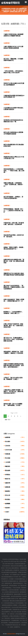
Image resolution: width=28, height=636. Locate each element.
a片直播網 (11, 579)
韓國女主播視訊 (22, 598)
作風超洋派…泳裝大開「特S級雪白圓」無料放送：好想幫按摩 (14, 223)
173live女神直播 (16, 587)
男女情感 (14, 458)
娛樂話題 (14, 487)
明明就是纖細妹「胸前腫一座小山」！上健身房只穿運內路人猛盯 (13, 210)
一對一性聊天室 (10, 614)
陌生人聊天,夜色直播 (16, 611)
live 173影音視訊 (6, 618)
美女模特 (14, 441)
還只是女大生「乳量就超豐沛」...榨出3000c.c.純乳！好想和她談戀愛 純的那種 (14, 339)
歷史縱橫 (14, 470)
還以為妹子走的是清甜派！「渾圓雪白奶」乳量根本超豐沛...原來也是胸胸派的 (14, 287)
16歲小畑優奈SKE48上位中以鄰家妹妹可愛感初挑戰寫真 (13, 47)
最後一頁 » (7, 419)
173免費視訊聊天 (15, 620)
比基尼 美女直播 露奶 (13, 589)
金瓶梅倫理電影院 (11, 633)
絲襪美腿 (6, 31)
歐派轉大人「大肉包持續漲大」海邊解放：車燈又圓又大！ (13, 312)
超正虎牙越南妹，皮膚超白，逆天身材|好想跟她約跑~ (13, 197)
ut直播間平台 (17, 627)
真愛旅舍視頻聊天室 (18, 583)
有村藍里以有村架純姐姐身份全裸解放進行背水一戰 (13, 120)
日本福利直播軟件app (19, 579)
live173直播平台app (15, 574)
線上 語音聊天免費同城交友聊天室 (10, 592)
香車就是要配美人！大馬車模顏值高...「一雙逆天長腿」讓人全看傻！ (14, 170)
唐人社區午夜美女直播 (8, 563)
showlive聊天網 (6, 565)
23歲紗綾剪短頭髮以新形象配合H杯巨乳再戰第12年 (14, 96)
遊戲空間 (14, 483)
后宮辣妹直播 (5, 600)
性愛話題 (14, 454)
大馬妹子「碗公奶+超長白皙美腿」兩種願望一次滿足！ (13, 378)
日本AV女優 (14, 450)
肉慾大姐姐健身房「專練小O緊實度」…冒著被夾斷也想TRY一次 (14, 300)
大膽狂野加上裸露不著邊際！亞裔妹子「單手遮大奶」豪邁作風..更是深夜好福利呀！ (14, 391)
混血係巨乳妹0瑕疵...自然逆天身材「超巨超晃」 (14, 235)
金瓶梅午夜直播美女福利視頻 (18, 618)
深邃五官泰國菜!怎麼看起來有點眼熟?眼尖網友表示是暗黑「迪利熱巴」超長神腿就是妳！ (14, 365)
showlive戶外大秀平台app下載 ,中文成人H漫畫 (15, 561)
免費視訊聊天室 (8, 583)
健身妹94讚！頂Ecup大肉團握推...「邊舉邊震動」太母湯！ (13, 404)
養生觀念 (14, 499)
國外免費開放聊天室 (8, 594)
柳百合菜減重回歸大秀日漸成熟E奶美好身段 (14, 145)
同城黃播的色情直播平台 (15, 622)
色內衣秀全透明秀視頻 (16, 596)
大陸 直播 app (23, 589)
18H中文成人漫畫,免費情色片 (12, 568)
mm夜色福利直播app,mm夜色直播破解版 (13, 603)
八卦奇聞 (14, 462)
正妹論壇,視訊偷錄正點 (19, 563)
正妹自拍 (14, 445)
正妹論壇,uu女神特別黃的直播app (10, 559)
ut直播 (11, 627)
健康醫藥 (14, 503)
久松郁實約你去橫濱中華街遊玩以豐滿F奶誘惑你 (13, 108)
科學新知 (14, 474)
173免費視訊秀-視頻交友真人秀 (12, 624)
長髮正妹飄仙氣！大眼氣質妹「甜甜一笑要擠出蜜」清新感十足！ (13, 184)
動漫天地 (14, 478)
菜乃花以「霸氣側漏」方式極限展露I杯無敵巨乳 (13, 59)
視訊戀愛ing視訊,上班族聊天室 (12, 570)
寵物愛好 (14, 491)
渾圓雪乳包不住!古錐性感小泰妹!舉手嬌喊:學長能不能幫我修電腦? (14, 274)
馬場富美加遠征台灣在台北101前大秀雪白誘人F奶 (14, 157)
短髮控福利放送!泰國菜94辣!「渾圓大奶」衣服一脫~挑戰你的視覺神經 (14, 261)
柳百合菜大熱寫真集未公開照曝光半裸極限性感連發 (13, 133)
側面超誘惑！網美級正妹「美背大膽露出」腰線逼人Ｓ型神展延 (13, 352)
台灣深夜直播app (13, 585)
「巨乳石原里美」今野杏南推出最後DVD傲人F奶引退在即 (13, 71)
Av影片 (14, 512)
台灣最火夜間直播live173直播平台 (17, 616)
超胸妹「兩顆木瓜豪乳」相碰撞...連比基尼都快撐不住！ (14, 248)
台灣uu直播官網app (7, 587)
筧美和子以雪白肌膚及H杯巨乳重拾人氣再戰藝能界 (14, 84)
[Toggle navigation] (26, 2)
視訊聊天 (14, 507)
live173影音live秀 (22, 585)
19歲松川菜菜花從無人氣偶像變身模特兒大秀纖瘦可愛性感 (13, 35)
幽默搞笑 (14, 466)
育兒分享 (14, 495)
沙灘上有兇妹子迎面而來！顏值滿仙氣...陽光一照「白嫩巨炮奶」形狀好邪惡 (14, 325)
